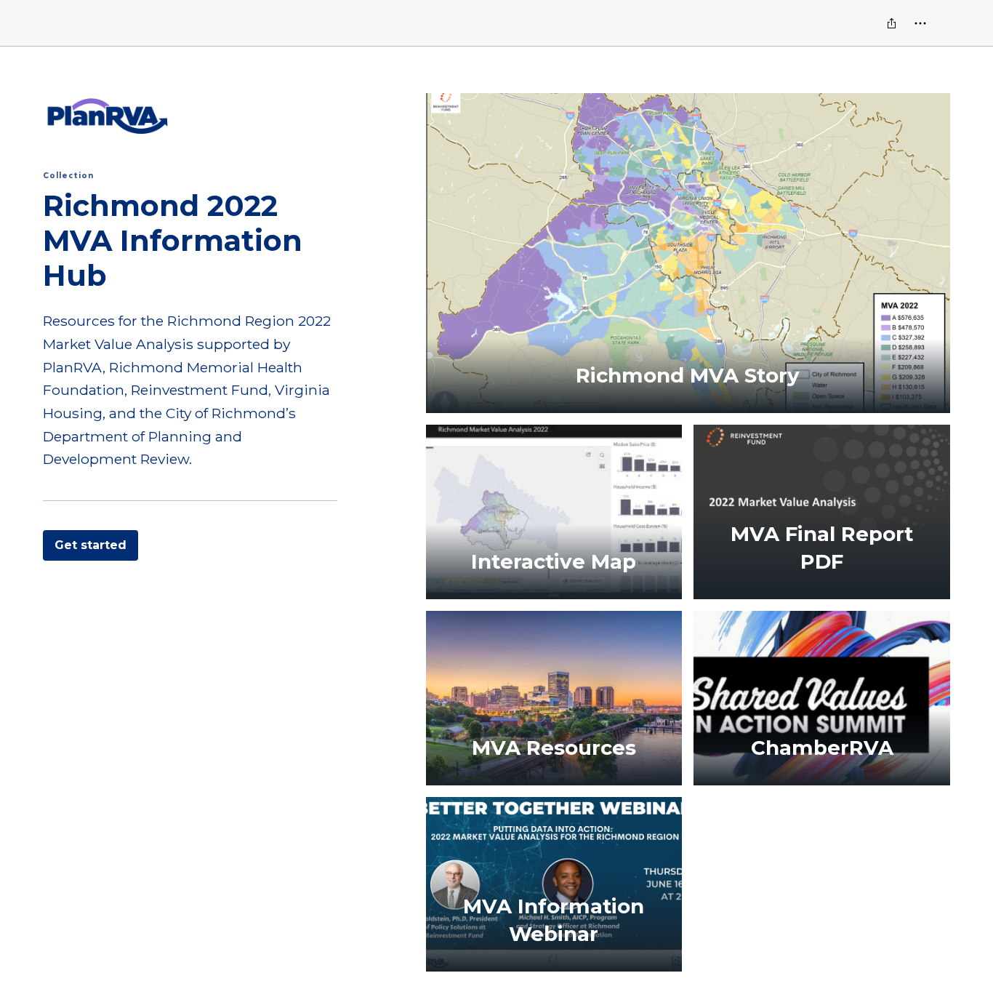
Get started (90, 545)
